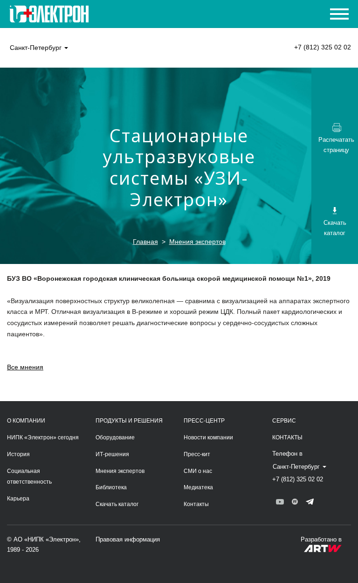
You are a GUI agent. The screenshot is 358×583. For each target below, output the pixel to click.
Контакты (196, 504)
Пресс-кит (197, 454)
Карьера (18, 498)
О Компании (26, 420)
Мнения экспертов (197, 241)
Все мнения (25, 367)
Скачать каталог (117, 504)
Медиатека (198, 487)
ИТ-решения (112, 454)
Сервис (284, 420)
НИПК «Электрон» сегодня (43, 437)
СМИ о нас (198, 471)
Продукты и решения (129, 420)
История (18, 454)
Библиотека (111, 487)
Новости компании (208, 437)
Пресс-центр (204, 420)
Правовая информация (128, 539)
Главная (145, 241)
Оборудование (115, 437)
